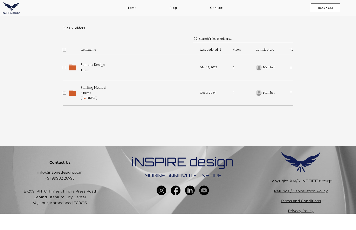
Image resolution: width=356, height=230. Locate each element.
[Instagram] (161, 190)
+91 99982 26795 (60, 178)
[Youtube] (204, 190)
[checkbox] (64, 49)
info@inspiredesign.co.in (60, 172)
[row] (178, 49)
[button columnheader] (290, 49)
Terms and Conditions (301, 201)
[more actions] (290, 67)
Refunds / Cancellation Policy (301, 191)
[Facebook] (175, 190)
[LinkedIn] (190, 190)
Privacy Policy (301, 211)
